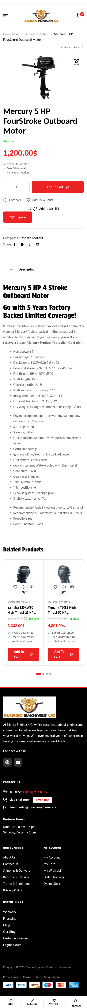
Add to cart (54, 187)
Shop (11, 1003)
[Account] (32, 1000)
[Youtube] (18, 762)
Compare (15, 200)
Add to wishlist (42, 200)
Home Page (11, 34)
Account (32, 1003)
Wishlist (54, 1003)
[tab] (43, 268)
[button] (76, 62)
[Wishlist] (54, 1000)
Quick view (31, 587)
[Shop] (11, 1000)
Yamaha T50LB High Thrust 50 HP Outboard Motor (62, 612)
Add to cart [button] (19, 654)
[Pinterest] (7, 762)
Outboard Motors (36, 34)
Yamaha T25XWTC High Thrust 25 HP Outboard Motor (20, 612)
